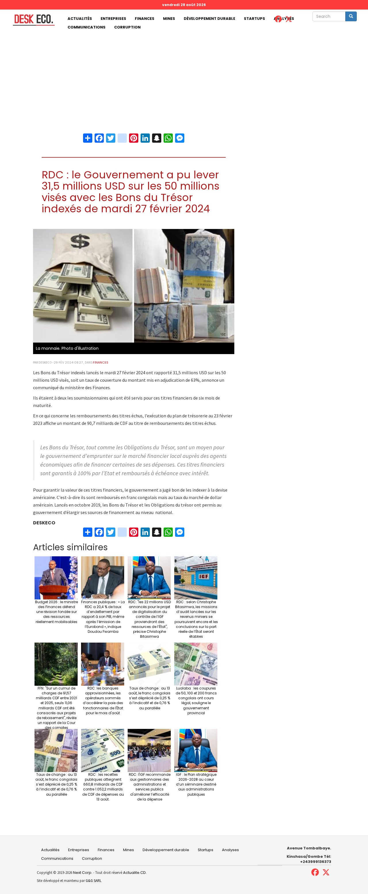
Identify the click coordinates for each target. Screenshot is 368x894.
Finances (144, 18)
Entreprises (113, 18)
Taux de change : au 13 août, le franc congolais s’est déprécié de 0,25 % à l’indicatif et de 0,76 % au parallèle (149, 698)
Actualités (80, 18)
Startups (254, 18)
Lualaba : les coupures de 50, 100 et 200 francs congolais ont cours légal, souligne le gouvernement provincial (196, 700)
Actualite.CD (134, 872)
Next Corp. (82, 872)
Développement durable (209, 18)
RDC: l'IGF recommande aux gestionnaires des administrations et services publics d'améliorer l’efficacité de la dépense (149, 787)
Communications (87, 27)
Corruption (127, 27)
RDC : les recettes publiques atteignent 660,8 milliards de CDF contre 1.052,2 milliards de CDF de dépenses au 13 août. (103, 787)
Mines (169, 18)
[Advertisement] (184, 75)
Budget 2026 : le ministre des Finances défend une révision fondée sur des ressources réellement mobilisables (56, 611)
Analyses (230, 850)
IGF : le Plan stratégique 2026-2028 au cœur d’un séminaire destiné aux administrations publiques (196, 784)
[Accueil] (31, 20)
